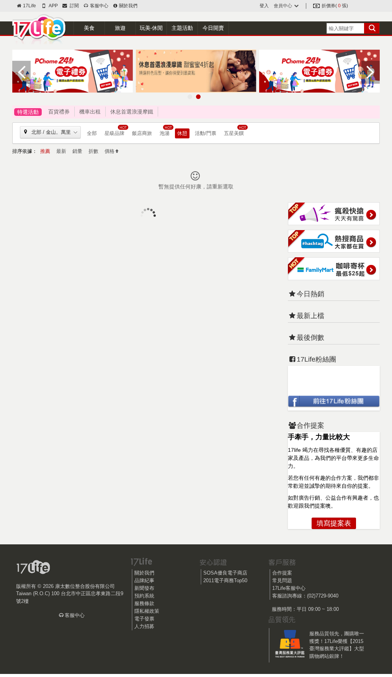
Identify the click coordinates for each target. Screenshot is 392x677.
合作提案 (282, 573)
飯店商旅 (142, 133)
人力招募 (144, 626)
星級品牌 (114, 133)
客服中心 (98, 5)
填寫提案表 (334, 523)
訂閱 (73, 5)
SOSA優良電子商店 (225, 573)
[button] (190, 96)
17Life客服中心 (288, 588)
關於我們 (127, 5)
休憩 (182, 133)
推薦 (45, 151)
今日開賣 (213, 28)
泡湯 (165, 133)
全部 (92, 133)
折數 (93, 151)
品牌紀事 (144, 580)
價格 (109, 151)
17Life (29, 5)
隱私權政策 (146, 611)
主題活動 (182, 28)
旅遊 (120, 28)
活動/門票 (205, 133)
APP (53, 5)
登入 (264, 5)
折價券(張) (334, 5)
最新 (61, 151)
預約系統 (144, 596)
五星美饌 (234, 133)
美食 (89, 28)
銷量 (77, 151)
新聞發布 (144, 588)
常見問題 (282, 580)
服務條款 (144, 603)
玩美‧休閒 (151, 28)
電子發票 (144, 619)
